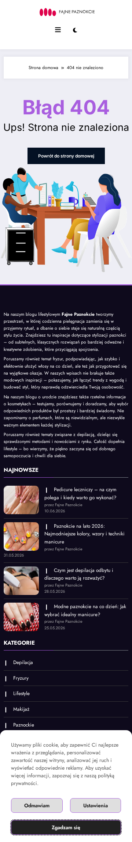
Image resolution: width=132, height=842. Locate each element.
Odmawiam (37, 805)
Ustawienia (95, 805)
